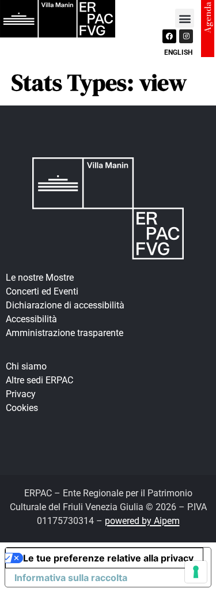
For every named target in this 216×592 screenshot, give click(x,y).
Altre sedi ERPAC (39, 380)
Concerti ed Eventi (42, 291)
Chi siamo (26, 366)
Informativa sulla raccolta (70, 577)
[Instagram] (186, 36)
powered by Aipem (142, 520)
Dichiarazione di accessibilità (65, 305)
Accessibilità (31, 319)
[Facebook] (169, 36)
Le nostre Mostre (40, 277)
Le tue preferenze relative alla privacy (108, 558)
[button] (184, 18)
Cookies (22, 407)
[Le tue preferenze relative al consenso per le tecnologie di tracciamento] (196, 572)
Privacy (21, 394)
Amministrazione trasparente (64, 332)
